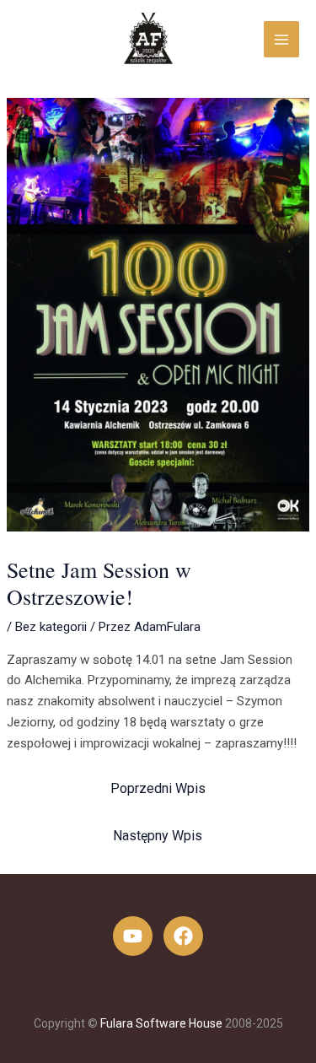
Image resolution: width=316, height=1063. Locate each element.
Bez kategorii (51, 626)
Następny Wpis (157, 836)
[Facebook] (183, 936)
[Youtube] (133, 936)
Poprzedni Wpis (158, 788)
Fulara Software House (161, 1023)
